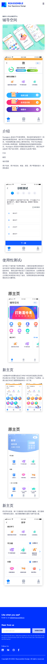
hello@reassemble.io (17, 618)
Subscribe (39, 631)
